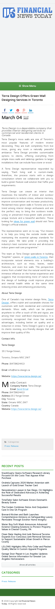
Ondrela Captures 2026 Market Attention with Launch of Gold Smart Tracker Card (25, 484)
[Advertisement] (27, 50)
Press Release (11, 446)
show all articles (27, 565)
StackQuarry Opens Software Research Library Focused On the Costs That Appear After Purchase (26, 476)
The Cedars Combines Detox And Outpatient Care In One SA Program (25, 508)
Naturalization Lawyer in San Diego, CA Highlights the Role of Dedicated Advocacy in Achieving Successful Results (27, 493)
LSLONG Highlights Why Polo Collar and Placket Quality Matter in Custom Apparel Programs (26, 547)
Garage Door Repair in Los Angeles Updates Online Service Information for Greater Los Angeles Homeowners (25, 556)
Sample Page (45, 600)
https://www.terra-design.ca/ (26, 409)
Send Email (22, 389)
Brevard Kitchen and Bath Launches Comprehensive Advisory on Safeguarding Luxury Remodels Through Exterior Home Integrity (27, 517)
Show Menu (29, 86)
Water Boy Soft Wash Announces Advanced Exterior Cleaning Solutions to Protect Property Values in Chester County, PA (26, 527)
